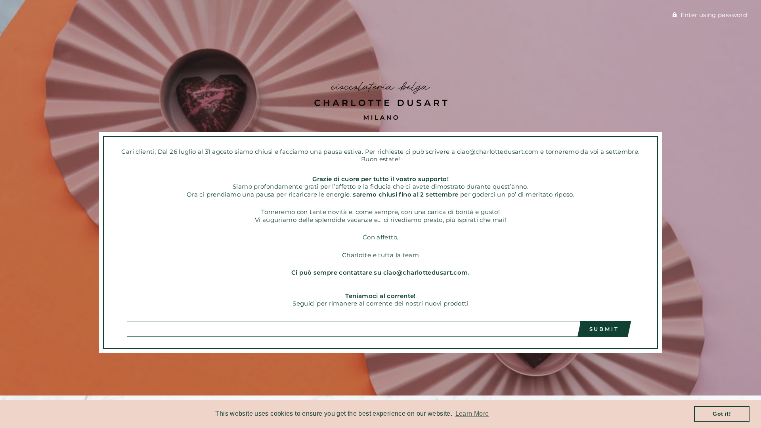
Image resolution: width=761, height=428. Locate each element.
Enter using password (714, 15)
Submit (604, 329)
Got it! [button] (722, 414)
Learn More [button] (472, 413)
